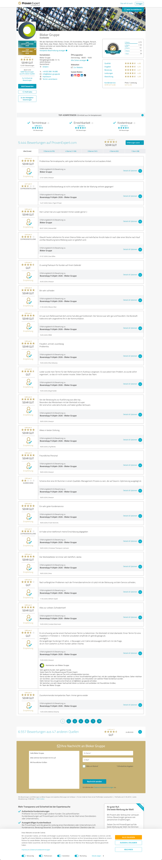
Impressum (26, 850)
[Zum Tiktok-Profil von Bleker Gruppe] (85, 76)
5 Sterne (127, 42)
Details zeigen (96, 856)
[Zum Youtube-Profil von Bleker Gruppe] (79, 76)
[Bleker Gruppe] (27, 30)
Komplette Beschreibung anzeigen (52, 50)
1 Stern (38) (135, 151)
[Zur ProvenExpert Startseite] (29, 4)
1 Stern (127, 54)
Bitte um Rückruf (92, 766)
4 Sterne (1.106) (70, 151)
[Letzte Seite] (99, 721)
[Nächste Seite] (93, 721)
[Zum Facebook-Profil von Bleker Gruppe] (72, 76)
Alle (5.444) (27, 151)
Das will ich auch (126, 3)
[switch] (41, 856)
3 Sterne (127, 48)
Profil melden (40, 799)
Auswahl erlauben (128, 842)
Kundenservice (109, 82)
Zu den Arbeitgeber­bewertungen (27, 98)
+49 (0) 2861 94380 (50, 71)
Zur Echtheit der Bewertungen (27, 79)
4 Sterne (127, 45)
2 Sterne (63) (114, 151)
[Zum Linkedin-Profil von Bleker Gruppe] (82, 76)
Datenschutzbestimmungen (40, 850)
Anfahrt (45, 67)
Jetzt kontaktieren (134, 9)
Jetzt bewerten (27, 86)
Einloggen (139, 4)
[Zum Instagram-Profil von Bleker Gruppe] (75, 76)
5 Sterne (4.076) (49, 151)
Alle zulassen (128, 837)
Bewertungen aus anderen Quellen (27, 73)
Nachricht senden (94, 781)
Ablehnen (128, 849)
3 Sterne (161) (92, 151)
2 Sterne (127, 51)
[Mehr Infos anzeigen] (112, 48)
